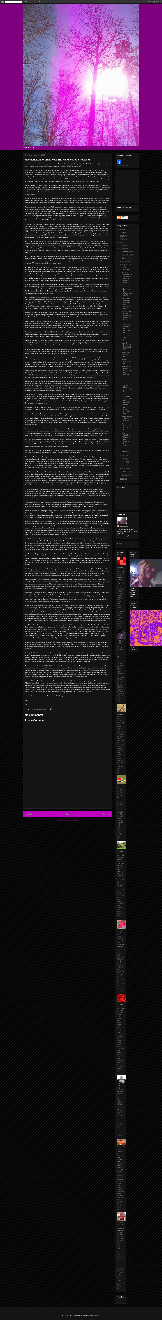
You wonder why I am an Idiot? (126, 380)
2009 (122, 249)
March (124, 468)
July (123, 455)
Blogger (97, 1315)
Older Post (106, 814)
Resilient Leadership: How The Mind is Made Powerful (127, 278)
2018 (122, 229)
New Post (125, 451)
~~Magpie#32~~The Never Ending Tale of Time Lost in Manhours (120, 650)
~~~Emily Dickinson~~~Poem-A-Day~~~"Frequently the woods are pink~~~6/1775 (120, 862)
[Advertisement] (67, 792)
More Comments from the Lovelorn (127, 427)
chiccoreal (124, 526)
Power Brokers (125, 268)
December (126, 252)
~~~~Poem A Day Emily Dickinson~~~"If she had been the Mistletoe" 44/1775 (120, 941)
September (126, 261)
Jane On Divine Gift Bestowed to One (126, 346)
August (125, 265)
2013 (122, 236)
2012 (122, 239)
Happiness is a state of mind (126, 354)
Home (67, 814)
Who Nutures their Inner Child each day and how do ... (126, 371)
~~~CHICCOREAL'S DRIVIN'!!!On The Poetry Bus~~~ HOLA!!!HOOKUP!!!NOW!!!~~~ (120, 1232)
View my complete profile (126, 536)
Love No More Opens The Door (127, 388)
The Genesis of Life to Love (126, 338)
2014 (122, 233)
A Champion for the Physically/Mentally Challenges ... (127, 316)
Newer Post (29, 814)
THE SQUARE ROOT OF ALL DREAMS (120, 1091)
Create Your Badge (122, 165)
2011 (122, 242)
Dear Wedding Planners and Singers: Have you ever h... (126, 439)
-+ (122, 286)
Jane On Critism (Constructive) (127, 410)
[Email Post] (51, 709)
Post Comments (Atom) (71, 820)
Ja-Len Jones (121, 159)
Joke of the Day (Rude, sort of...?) (127, 292)
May (124, 462)
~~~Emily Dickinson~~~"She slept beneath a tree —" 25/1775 (120, 575)
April (124, 465)
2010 (122, 246)
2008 (122, 479)
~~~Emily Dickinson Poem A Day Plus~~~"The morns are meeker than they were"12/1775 (120, 1017)
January (125, 475)
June (124, 459)
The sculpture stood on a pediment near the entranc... (126, 399)
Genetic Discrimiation (126, 361)
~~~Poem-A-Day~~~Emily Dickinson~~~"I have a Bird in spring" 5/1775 (120, 723)
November (126, 255)
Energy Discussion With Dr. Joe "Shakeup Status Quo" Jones (120, 793)
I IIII (123, 448)
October (125, 258)
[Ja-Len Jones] (119, 163)
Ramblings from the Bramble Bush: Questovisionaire (126, 303)
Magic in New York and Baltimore (127, 419)
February (125, 472)
